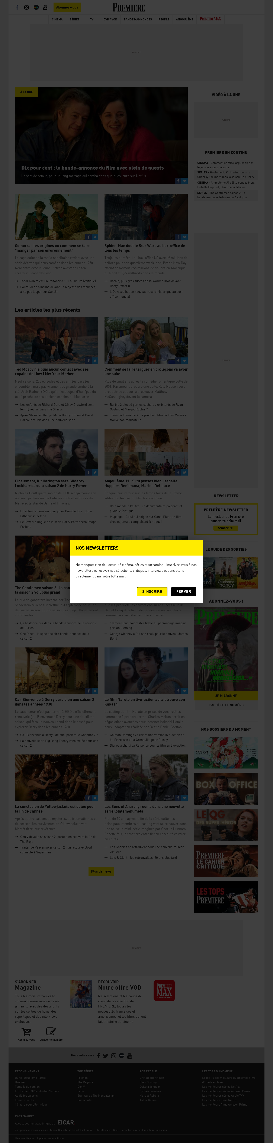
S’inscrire (152, 591)
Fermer (183, 591)
